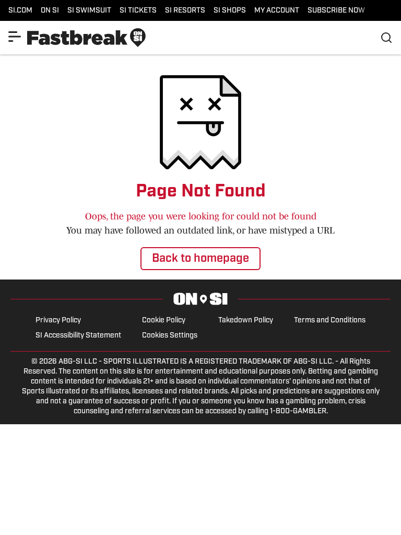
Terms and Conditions (329, 320)
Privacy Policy (58, 320)
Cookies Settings (169, 336)
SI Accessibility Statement (78, 336)
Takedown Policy (245, 320)
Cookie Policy (163, 320)
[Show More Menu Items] (14, 36)
